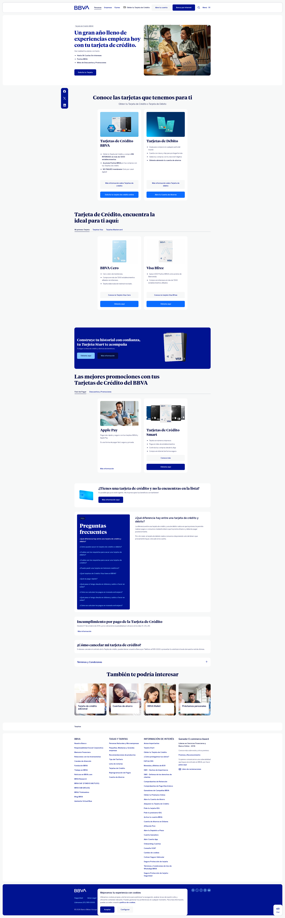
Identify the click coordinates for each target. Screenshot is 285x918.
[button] (184, 7)
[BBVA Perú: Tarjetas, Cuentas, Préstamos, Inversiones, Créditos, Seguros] (81, 7)
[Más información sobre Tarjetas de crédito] (119, 124)
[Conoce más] (166, 413)
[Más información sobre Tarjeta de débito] (166, 124)
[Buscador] (199, 7)
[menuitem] (64, 91)
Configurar (125, 910)
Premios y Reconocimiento (189, 755)
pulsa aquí (183, 765)
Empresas (108, 8)
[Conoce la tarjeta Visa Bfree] (166, 251)
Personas (97, 8)
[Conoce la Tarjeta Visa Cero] (119, 251)
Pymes (117, 8)
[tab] (82, 229)
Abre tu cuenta (161, 8)
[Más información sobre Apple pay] (119, 413)
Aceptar (107, 910)
